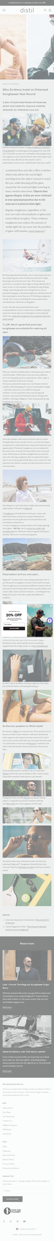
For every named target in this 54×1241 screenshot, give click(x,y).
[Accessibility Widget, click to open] (50, 620)
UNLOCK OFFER (14, 628)
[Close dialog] (51, 606)
